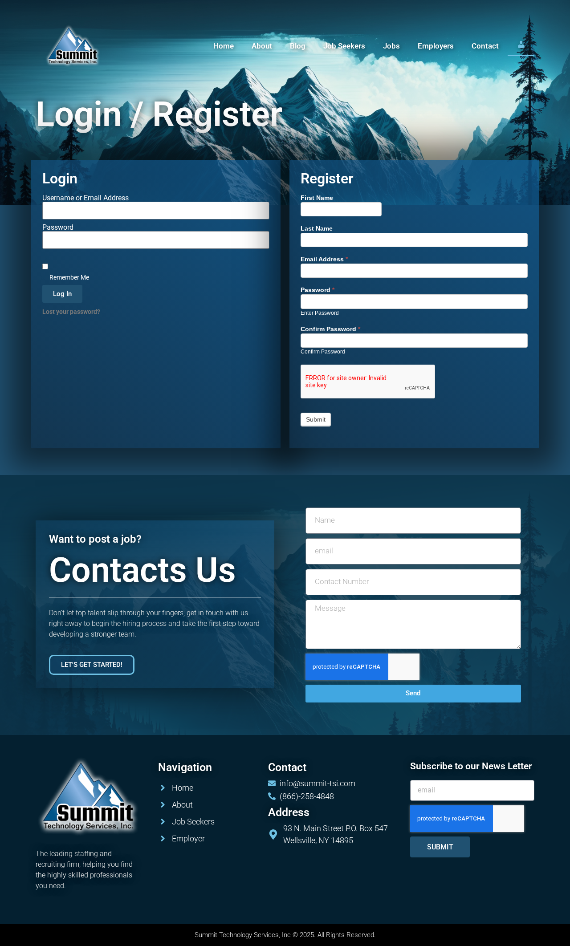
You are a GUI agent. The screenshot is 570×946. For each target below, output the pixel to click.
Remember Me (68, 277)
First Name (317, 198)
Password (57, 227)
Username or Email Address (85, 198)
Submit (316, 419)
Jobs (391, 45)
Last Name (317, 228)
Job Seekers (344, 45)
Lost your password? (71, 311)
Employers (436, 45)
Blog (297, 45)
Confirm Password (330, 329)
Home (223, 45)
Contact (485, 45)
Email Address (324, 259)
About (262, 45)
